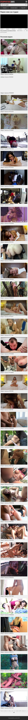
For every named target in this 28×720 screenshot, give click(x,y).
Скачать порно (14, 7)
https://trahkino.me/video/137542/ (8, 30)
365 (7, 2)
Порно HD (23, 7)
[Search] (26, 4)
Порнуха (4, 7)
